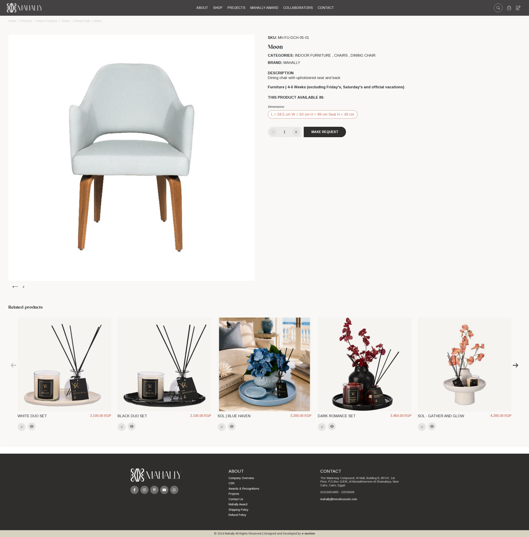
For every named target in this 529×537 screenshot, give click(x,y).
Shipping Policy (238, 509)
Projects (236, 8)
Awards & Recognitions (244, 488)
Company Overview (241, 478)
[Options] (31, 426)
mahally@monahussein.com (338, 499)
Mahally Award (238, 504)
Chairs (65, 21)
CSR (232, 483)
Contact (326, 8)
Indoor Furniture (46, 21)
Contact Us (236, 499)
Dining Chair (82, 21)
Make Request (324, 132)
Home (12, 21)
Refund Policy (237, 515)
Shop (217, 8)
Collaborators (298, 8)
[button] (13, 287)
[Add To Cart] (21, 427)
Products (26, 21)
